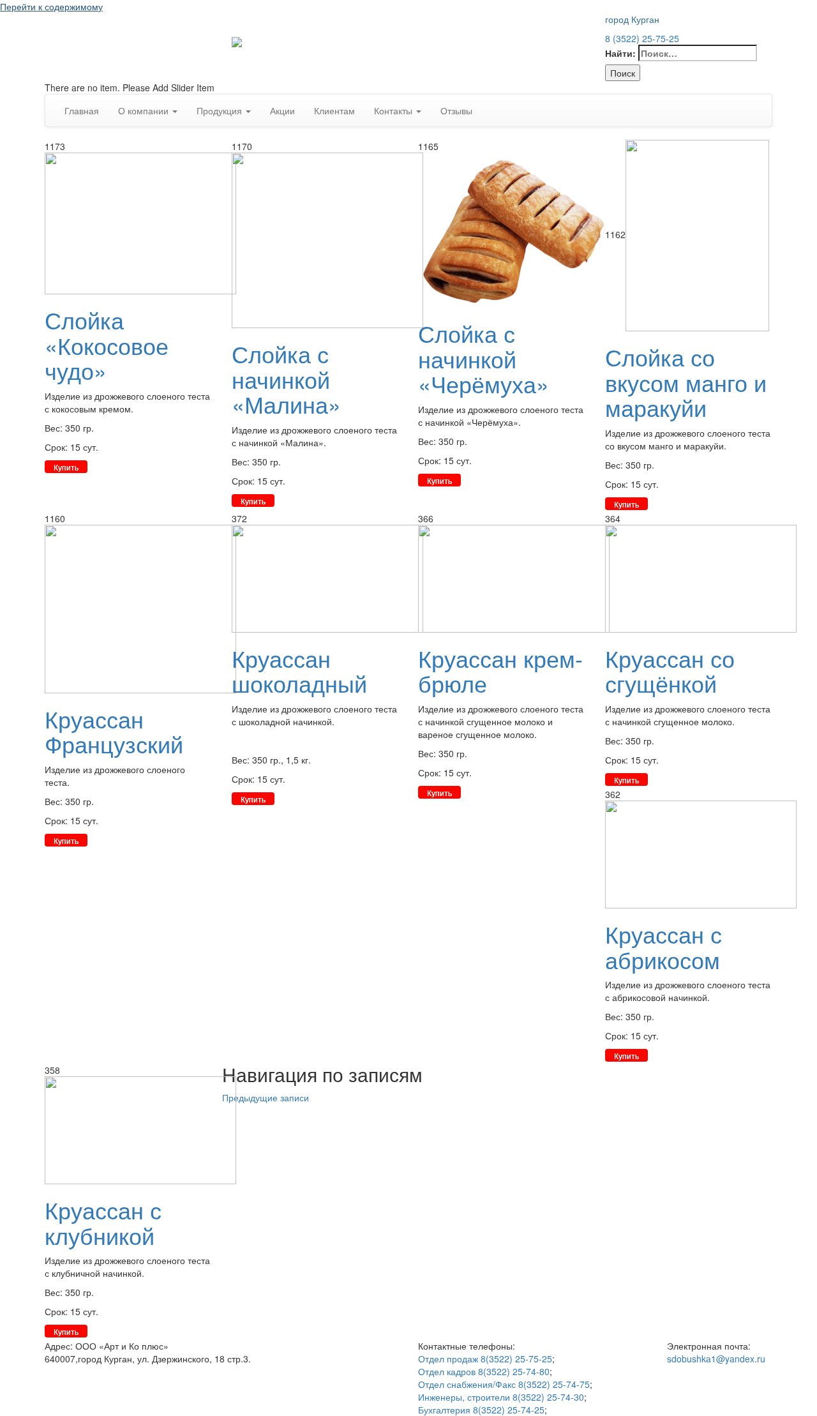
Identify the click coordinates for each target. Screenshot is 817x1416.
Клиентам (334, 110)
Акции (282, 110)
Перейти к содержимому (51, 6)
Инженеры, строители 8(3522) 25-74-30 (501, 1396)
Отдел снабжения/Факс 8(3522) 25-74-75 (504, 1384)
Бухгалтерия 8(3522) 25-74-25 (481, 1409)
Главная (81, 110)
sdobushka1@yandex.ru (716, 1358)
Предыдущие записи (265, 1097)
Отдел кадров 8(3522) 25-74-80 (484, 1371)
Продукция (220, 110)
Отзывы (456, 110)
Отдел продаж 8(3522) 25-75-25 (485, 1358)
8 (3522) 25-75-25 (642, 38)
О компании (144, 110)
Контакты (394, 110)
